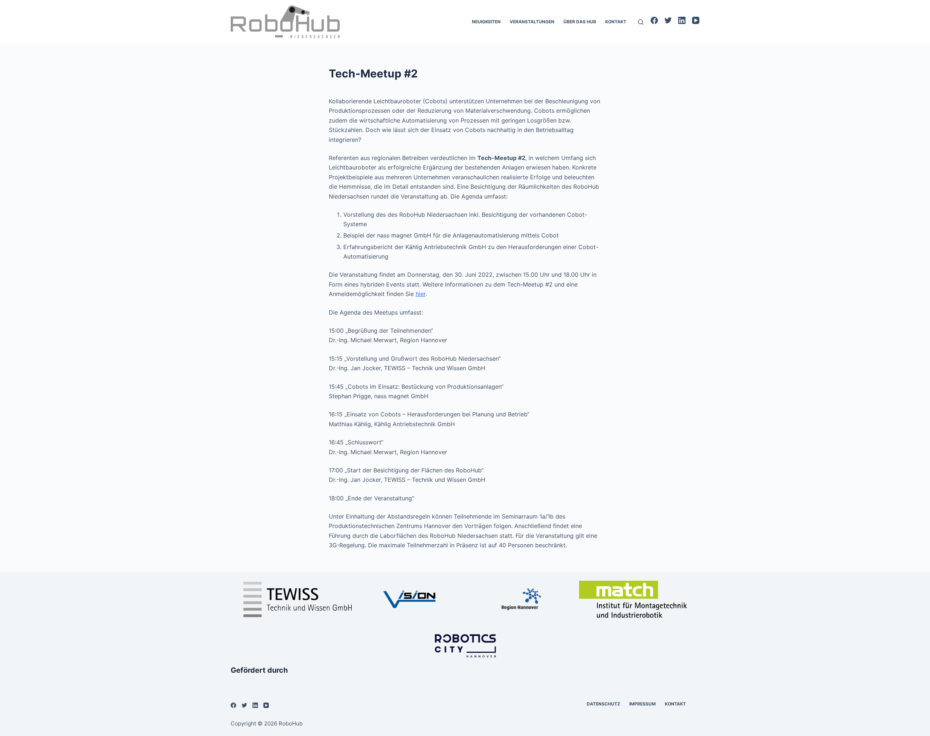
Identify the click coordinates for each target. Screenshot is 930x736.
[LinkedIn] (682, 20)
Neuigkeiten (486, 21)
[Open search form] (640, 22)
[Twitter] (668, 20)
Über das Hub (579, 21)
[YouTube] (695, 20)
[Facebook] (654, 20)
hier (420, 293)
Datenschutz (603, 704)
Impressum (642, 704)
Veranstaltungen (532, 21)
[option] (297, 599)
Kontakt (615, 21)
